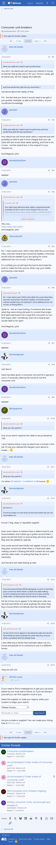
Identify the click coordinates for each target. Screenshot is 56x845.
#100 (53, 418)
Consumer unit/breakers (20, 751)
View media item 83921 (12, 226)
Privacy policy (39, 839)
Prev (19, 41)
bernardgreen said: (10, 585)
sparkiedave (11, 808)
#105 (53, 665)
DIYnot (7, 835)
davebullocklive (10, 31)
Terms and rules (25, 839)
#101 (53, 467)
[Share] (49, 57)
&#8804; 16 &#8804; (23, 481)
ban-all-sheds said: (10, 629)
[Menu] (4, 3)
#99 (53, 397)
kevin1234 (11, 768)
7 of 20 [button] (28, 41)
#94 (53, 192)
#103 (53, 579)
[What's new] (47, 3)
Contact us (12, 839)
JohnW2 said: (10, 203)
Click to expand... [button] (28, 219)
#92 (53, 120)
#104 (53, 623)
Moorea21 (11, 793)
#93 (53, 170)
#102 (53, 498)
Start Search (39, 713)
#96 (53, 288)
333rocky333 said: (10, 293)
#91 (53, 57)
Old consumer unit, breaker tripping (26, 790)
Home (10, 841)
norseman (11, 754)
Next (37, 41)
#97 (53, 343)
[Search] (52, 3)
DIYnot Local (14, 723)
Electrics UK (20, 754)
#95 (53, 246)
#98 (53, 364)
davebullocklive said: (11, 62)
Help (48, 839)
